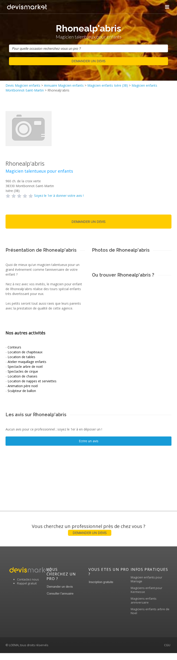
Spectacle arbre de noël (25, 366)
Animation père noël (23, 386)
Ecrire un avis (88, 441)
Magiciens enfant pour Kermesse (146, 590)
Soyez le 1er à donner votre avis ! (59, 195)
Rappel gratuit (27, 583)
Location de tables (21, 357)
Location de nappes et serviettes (32, 381)
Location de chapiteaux (25, 352)
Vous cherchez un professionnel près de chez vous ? (88, 529)
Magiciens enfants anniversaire (143, 600)
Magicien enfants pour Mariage (146, 579)
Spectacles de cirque (23, 371)
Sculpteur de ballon (22, 391)
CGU (167, 645)
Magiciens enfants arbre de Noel (150, 611)
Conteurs (14, 347)
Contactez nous (28, 579)
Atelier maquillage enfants (27, 361)
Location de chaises (22, 376)
